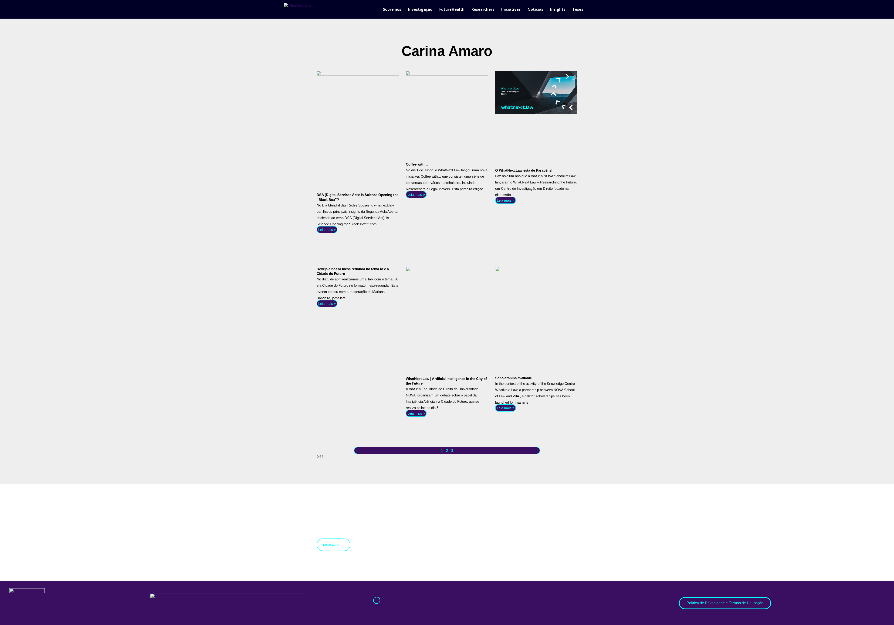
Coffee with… (417, 164)
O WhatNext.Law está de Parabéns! (523, 170)
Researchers (482, 9)
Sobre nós (392, 9)
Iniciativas (511, 9)
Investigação (420, 9)
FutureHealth (451, 9)
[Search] (607, 9)
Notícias (535, 9)
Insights (557, 9)
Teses (577, 9)
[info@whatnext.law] (376, 600)
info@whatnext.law (388, 607)
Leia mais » (327, 230)
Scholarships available (513, 378)
